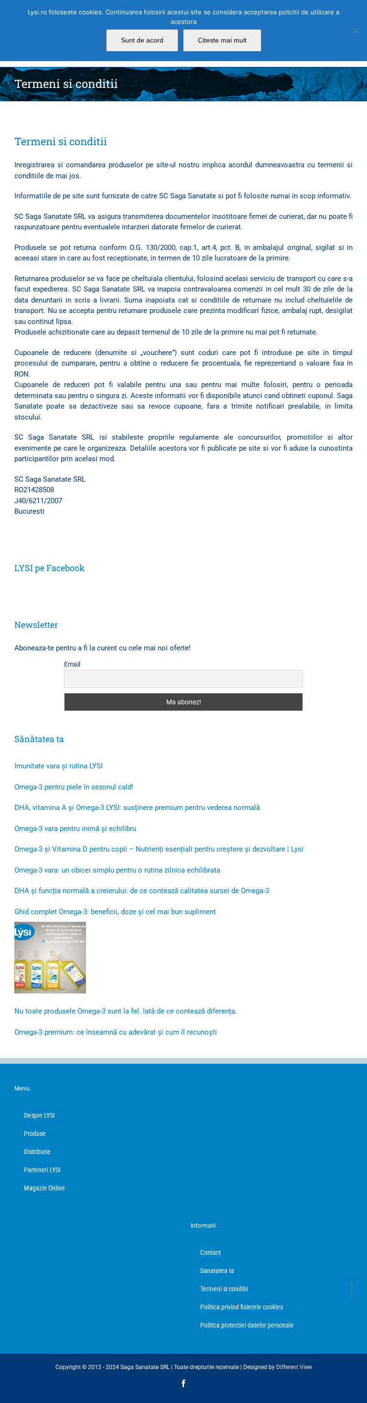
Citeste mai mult (222, 40)
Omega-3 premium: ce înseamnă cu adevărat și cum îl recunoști (115, 1032)
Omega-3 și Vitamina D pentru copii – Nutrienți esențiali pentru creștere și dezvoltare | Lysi (158, 849)
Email (72, 664)
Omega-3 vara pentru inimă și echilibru (75, 828)
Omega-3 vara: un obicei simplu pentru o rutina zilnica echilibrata (117, 870)
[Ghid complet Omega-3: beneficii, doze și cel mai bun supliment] (50, 957)
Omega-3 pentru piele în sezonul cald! (73, 787)
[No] (355, 30)
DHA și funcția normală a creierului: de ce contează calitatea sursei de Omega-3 (141, 890)
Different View (294, 1367)
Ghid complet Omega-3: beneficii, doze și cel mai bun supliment (115, 911)
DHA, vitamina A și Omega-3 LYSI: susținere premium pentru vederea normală (137, 807)
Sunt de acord (142, 40)
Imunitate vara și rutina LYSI (58, 766)
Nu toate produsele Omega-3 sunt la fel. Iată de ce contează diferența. (125, 1011)
